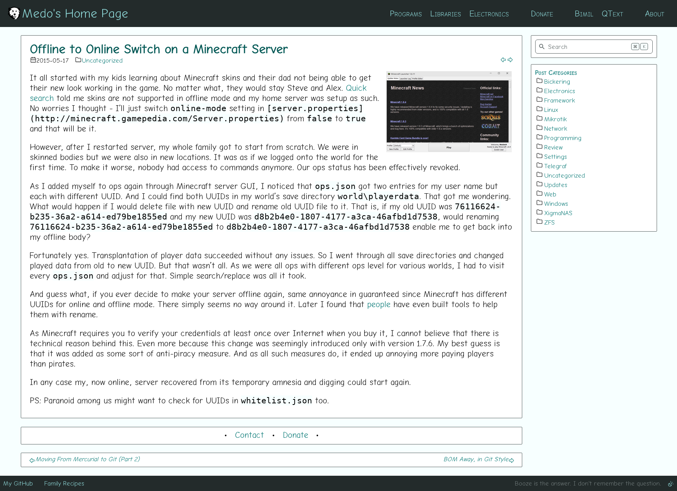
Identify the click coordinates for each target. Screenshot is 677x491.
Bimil (584, 13)
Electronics (489, 13)
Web (550, 194)
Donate (542, 13)
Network (555, 128)
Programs (406, 13)
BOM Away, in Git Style (475, 459)
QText (612, 13)
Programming (562, 138)
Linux (551, 109)
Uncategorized (102, 60)
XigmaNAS (558, 213)
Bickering (557, 81)
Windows (556, 203)
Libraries (445, 13)
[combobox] (594, 47)
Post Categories (556, 72)
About (654, 13)
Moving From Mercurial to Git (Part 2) (87, 459)
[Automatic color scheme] (671, 483)
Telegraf (555, 166)
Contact (249, 435)
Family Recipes (64, 483)
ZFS (549, 222)
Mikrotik (555, 119)
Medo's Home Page (75, 13)
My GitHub (18, 483)
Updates (555, 185)
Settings (555, 156)
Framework (559, 100)
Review (553, 147)
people (379, 304)
